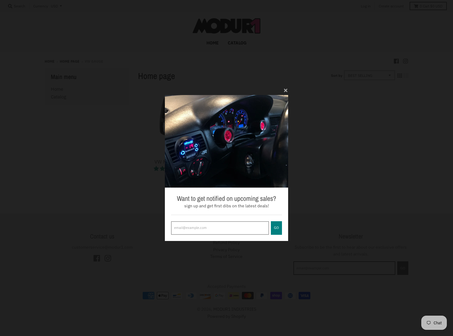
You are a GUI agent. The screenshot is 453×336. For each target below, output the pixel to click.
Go (276, 228)
